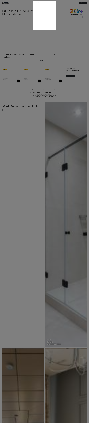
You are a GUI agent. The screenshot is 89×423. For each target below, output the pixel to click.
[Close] (55, 2)
